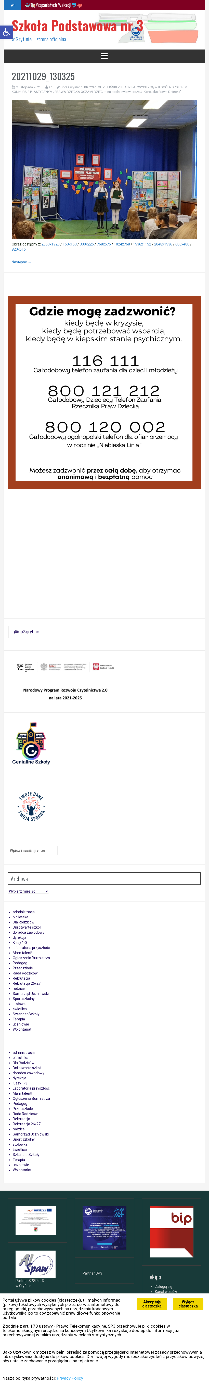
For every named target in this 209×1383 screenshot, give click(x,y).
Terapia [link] (19, 1019)
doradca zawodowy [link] (28, 932)
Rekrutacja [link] (21, 978)
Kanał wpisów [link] (166, 1292)
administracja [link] (24, 912)
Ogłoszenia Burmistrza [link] (31, 958)
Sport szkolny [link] (24, 999)
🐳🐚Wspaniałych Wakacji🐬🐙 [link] (53, 5)
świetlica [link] (20, 1009)
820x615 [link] (19, 249)
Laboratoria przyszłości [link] (31, 948)
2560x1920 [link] (51, 244)
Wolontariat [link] (22, 1029)
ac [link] (50, 87)
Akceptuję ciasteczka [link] (151, 1304)
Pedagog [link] (20, 963)
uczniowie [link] (21, 1024)
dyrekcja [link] (19, 937)
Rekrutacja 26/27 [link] (27, 983)
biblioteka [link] (20, 917)
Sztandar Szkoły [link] (26, 1014)
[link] (6, 32)
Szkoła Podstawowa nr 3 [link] (77, 25)
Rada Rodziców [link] (25, 973)
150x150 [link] (70, 244)
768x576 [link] (104, 244)
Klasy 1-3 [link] (20, 943)
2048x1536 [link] (163, 244)
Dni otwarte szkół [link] (27, 927)
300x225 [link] (87, 244)
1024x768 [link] (122, 244)
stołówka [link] (20, 1004)
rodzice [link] (19, 988)
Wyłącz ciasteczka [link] (188, 1304)
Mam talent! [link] (22, 953)
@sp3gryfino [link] (26, 631)
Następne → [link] (21, 262)
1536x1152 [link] (142, 244)
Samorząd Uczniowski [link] (31, 994)
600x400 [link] (182, 244)
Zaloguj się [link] (163, 1287)
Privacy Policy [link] (70, 1378)
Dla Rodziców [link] (23, 922)
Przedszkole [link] (23, 968)
